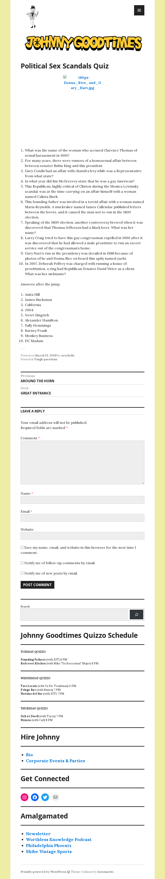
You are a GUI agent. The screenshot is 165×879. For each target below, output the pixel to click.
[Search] (136, 614)
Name (27, 493)
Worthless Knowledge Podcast (59, 839)
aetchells (67, 355)
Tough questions (45, 359)
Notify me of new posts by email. (51, 573)
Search (25, 606)
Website (27, 529)
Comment (30, 438)
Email (26, 511)
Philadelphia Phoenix (49, 845)
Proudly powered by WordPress (43, 872)
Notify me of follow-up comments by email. (59, 563)
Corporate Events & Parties (55, 760)
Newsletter (38, 833)
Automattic (105, 872)
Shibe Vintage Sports (49, 851)
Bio (29, 754)
